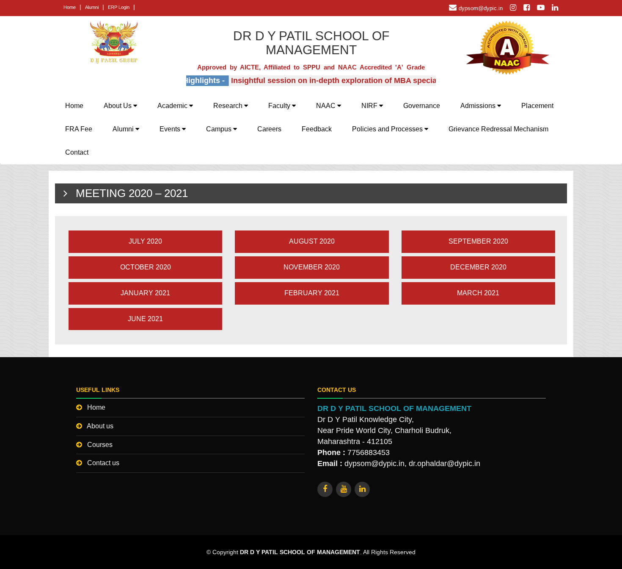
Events (171, 129)
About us (100, 426)
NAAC (326, 105)
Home (69, 7)
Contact (76, 152)
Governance (421, 105)
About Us (118, 105)
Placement (537, 105)
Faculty (280, 105)
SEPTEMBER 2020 (478, 241)
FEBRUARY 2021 (311, 293)
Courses (100, 444)
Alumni (92, 7)
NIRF (370, 105)
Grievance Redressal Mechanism (498, 129)
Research (228, 105)
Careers (269, 129)
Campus (219, 129)
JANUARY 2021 (145, 293)
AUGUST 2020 (312, 241)
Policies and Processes (388, 129)
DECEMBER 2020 (478, 267)
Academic (173, 105)
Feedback (317, 129)
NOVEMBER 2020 (311, 267)
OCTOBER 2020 (145, 267)
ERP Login (118, 7)
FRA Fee (78, 129)
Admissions (478, 105)
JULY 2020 (145, 241)
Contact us (103, 462)
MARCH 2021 (478, 293)
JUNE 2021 (145, 318)
